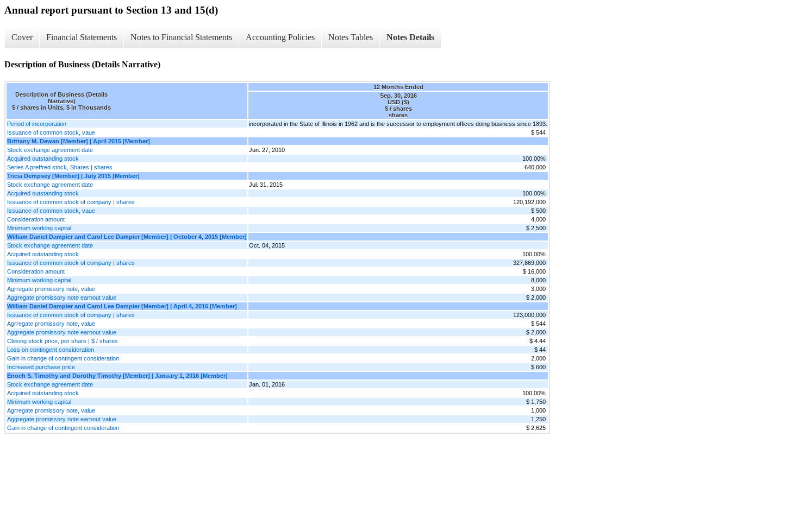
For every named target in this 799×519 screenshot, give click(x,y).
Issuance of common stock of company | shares (71, 202)
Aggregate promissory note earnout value (61, 297)
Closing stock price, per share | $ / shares (62, 341)
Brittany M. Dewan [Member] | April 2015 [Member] (78, 141)
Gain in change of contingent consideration (63, 358)
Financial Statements (81, 37)
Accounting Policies (280, 37)
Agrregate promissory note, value (51, 289)
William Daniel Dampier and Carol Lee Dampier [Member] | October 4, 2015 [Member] (127, 236)
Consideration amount (36, 219)
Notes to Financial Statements (181, 37)
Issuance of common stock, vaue (51, 132)
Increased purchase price (41, 367)
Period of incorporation (36, 124)
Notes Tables (350, 37)
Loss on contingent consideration (50, 349)
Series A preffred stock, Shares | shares (60, 167)
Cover (22, 37)
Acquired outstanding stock (43, 158)
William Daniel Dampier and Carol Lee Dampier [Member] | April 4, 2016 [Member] (122, 306)
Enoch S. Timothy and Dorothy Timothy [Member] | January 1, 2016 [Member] (117, 375)
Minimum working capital (39, 228)
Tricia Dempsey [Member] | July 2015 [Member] (73, 176)
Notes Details (410, 37)
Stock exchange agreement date (50, 150)
